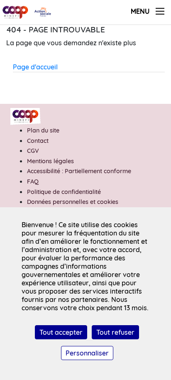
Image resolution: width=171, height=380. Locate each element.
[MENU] (160, 11)
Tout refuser (115, 332)
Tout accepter (61, 332)
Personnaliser (87, 353)
